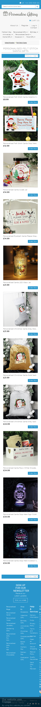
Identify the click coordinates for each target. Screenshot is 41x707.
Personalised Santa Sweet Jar (15, 190)
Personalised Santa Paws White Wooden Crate (20, 468)
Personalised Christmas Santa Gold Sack (19, 375)
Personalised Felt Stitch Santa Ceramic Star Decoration (20, 97)
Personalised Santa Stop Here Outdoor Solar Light (20, 561)
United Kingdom (10, 43)
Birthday (33, 32)
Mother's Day (6, 32)
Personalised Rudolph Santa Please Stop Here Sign (20, 236)
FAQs (32, 620)
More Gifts (30, 37)
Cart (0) (35, 20)
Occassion (18, 37)
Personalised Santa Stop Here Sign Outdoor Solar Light (20, 514)
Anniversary (7, 34)
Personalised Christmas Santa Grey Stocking (20, 329)
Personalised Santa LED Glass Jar (17, 282)
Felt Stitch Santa (21, 43)
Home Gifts (7, 37)
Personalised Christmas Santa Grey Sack (19, 421)
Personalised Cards (22, 34)
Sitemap (33, 636)
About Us (14, 25)
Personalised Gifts (19, 32)
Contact (33, 28)
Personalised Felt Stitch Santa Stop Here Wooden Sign (20, 143)
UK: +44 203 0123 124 (30, 3)
